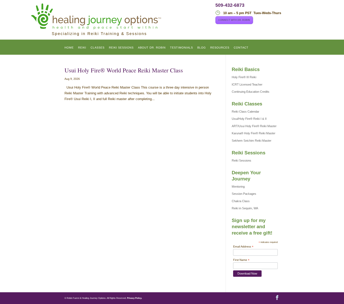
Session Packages (244, 193)
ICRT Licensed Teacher (247, 84)
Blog (201, 47)
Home (69, 47)
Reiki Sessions (121, 47)
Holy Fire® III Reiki (244, 77)
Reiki (82, 47)
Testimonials (181, 47)
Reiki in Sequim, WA (245, 208)
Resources (219, 47)
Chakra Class (241, 201)
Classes (98, 47)
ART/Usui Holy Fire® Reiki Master (254, 126)
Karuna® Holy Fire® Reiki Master (253, 133)
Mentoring (238, 186)
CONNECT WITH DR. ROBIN (234, 20)
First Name (241, 260)
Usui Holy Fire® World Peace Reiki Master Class (123, 70)
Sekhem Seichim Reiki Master (251, 140)
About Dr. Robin (152, 47)
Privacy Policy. (134, 298)
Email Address (243, 246)
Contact (241, 47)
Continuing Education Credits (250, 91)
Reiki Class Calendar (245, 111)
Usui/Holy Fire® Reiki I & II (249, 118)
